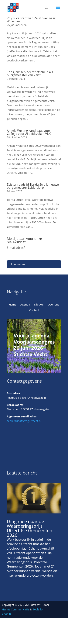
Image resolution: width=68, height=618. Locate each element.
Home (12, 304)
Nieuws (39, 304)
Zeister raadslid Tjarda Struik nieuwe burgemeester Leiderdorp (33, 186)
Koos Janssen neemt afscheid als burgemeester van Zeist (30, 73)
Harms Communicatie (15, 609)
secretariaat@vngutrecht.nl (24, 421)
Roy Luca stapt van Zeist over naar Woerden (31, 19)
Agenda (25, 304)
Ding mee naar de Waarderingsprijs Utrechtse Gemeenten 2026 (29, 528)
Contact (34, 310)
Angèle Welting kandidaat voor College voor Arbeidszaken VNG (29, 132)
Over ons (53, 304)
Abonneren (18, 264)
